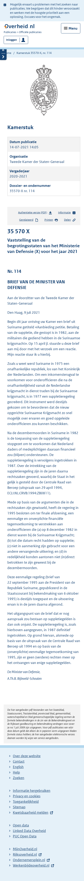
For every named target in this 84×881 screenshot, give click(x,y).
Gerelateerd (26, 220)
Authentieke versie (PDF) (33, 213)
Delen (67, 220)
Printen (48, 220)
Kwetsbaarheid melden (30, 812)
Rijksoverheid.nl (25, 854)
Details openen (3, 50)
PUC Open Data (24, 836)
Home (7, 53)
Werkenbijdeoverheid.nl (31, 865)
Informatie (64, 212)
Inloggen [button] (11, 40)
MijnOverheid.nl (25, 849)
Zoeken (18, 778)
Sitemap (19, 807)
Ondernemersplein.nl (29, 860)
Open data (21, 825)
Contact (18, 761)
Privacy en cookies (26, 796)
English (18, 767)
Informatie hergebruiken (31, 790)
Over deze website (27, 756)
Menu (73, 28)
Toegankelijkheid (26, 801)
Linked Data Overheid (29, 831)
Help (16, 772)
